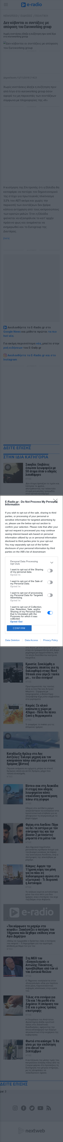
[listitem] (31, 562)
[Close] (56, 502)
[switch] (50, 570)
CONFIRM (19, 628)
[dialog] (31, 571)
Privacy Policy (50, 640)
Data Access (31, 640)
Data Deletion (12, 640)
